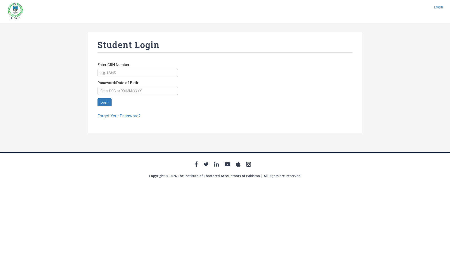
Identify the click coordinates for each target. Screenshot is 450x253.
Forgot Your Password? (119, 115)
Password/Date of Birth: (118, 83)
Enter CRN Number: (114, 65)
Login (438, 7)
